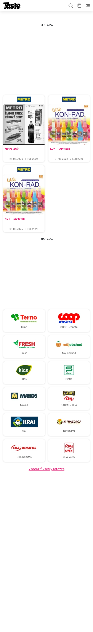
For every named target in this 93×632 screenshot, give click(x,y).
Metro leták (12, 148)
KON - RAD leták (60, 148)
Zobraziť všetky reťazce (46, 469)
